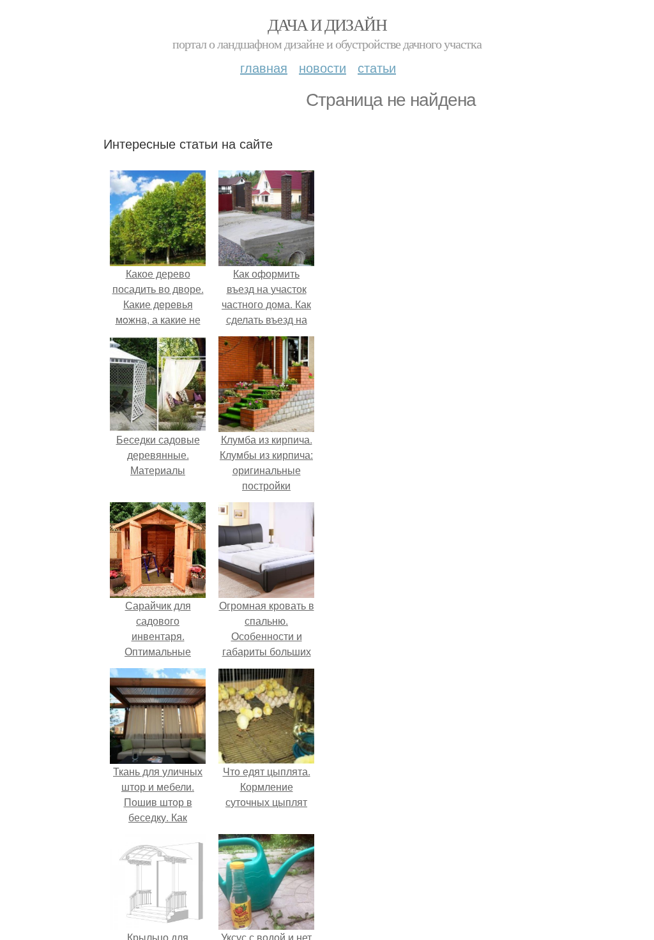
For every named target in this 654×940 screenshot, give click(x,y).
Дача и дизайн (327, 24)
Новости (322, 67)
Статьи (377, 67)
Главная (263, 67)
